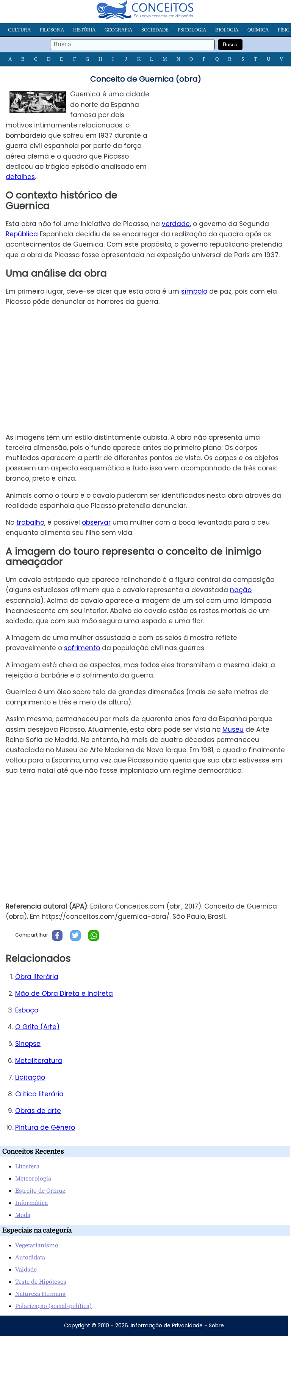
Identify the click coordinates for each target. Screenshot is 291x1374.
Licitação (30, 1077)
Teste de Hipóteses (40, 1281)
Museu (233, 729)
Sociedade (155, 30)
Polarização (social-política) (53, 1306)
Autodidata (30, 1257)
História (84, 30)
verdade (176, 223)
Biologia (226, 30)
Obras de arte (38, 1110)
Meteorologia (33, 1178)
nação (241, 589)
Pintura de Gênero (45, 1127)
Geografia (118, 30)
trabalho (30, 522)
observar (96, 522)
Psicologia (192, 30)
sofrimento (82, 647)
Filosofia (52, 30)
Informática (31, 1202)
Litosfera (27, 1166)
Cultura (19, 30)
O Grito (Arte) (37, 1026)
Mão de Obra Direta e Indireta (64, 993)
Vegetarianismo (36, 1245)
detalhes (20, 176)
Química (258, 30)
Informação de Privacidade (167, 1325)
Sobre (216, 1325)
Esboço (26, 1010)
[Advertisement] (227, 142)
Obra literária (36, 976)
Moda (22, 1215)
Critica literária (39, 1094)
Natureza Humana (40, 1294)
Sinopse (28, 1043)
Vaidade (26, 1269)
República (22, 234)
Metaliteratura (38, 1060)
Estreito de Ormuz (40, 1190)
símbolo (194, 291)
